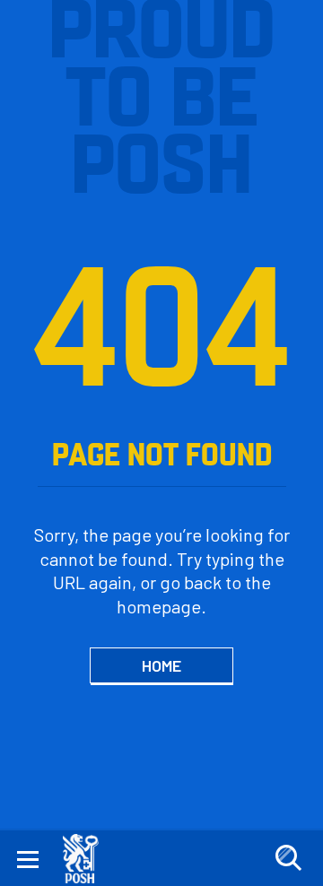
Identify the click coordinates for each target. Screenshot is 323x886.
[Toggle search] (288, 858)
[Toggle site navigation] (28, 858)
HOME (161, 665)
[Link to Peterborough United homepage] (87, 858)
